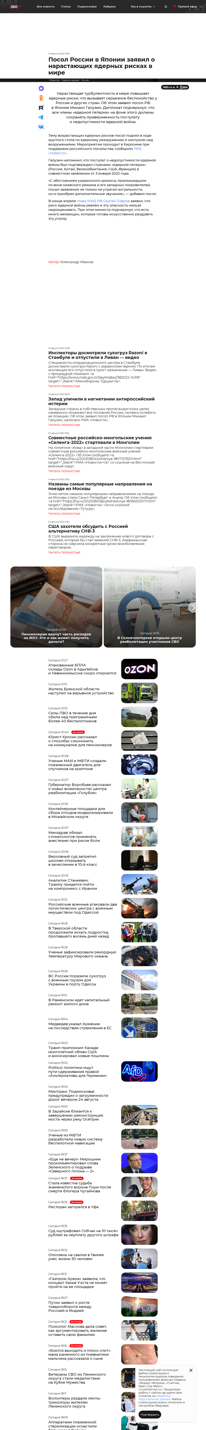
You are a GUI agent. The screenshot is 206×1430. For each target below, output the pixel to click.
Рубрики (109, 6)
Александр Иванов (76, 262)
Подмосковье (87, 6)
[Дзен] (175, 87)
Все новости (45, 6)
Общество (54, 80)
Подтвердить (150, 1414)
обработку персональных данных (155, 1397)
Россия (85, 80)
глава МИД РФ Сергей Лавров (103, 201)
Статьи (66, 6)
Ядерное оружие (70, 80)
